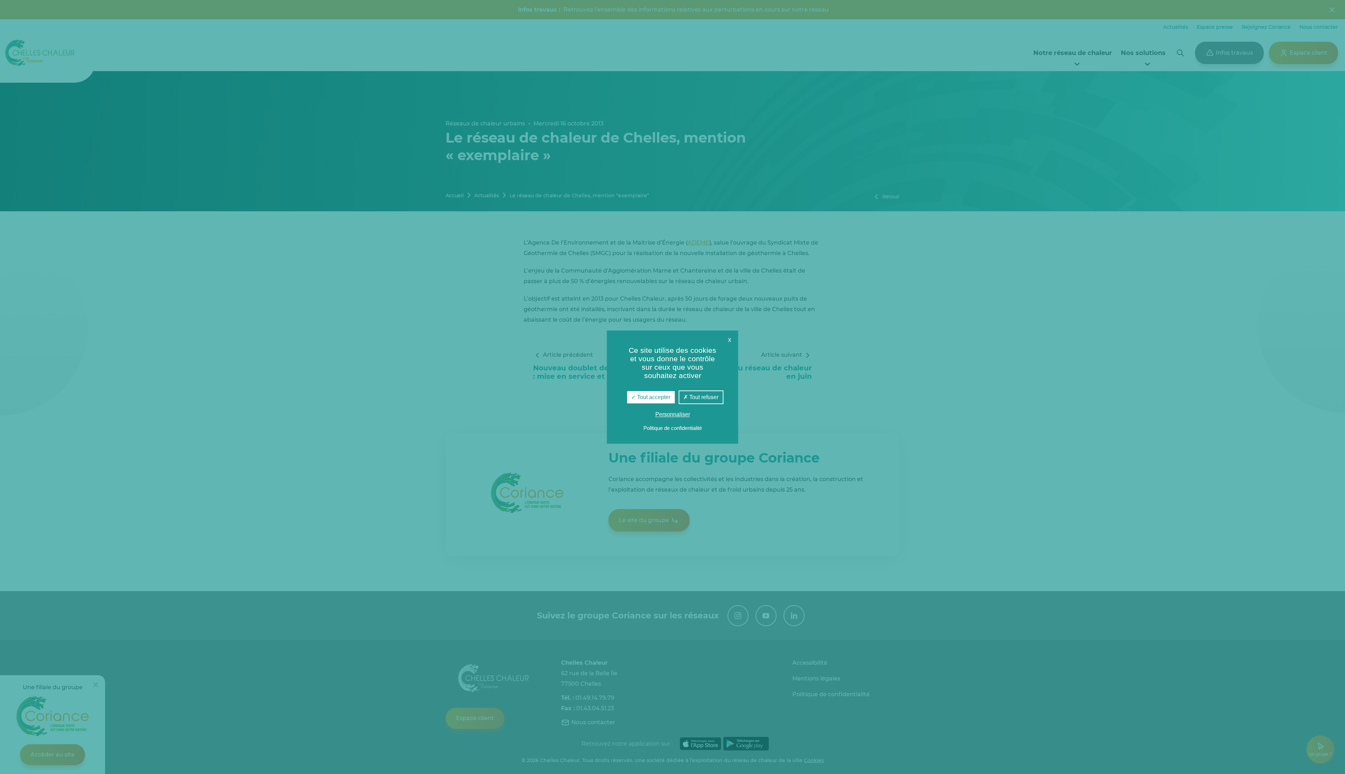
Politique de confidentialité (672, 428)
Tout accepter (653, 397)
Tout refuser (703, 397)
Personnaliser (672, 414)
